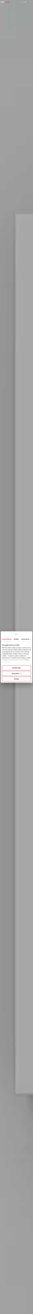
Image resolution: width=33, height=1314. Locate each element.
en (25, 2)
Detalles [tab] (16, 639)
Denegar (16, 679)
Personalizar (15, 673)
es (21, 2)
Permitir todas (16, 668)
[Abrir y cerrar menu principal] (30, 2)
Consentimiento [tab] (6, 639)
